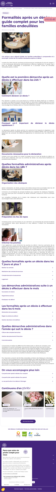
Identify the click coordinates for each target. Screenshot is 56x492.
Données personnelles (30, 489)
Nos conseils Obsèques (17, 8)
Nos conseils (8, 8)
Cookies (40, 489)
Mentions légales (18, 489)
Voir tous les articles (28, 421)
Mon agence (50, 4)
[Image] (12, 399)
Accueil (3, 8)
